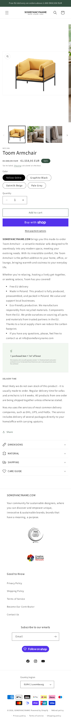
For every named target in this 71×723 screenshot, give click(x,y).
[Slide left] (4, 135)
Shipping (17, 165)
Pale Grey (36, 185)
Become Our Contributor (20, 606)
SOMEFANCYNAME (22, 710)
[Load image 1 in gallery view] (16, 134)
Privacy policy (19, 715)
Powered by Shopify (39, 710)
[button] (7, 12)
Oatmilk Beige (14, 185)
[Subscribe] (55, 637)
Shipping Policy (15, 591)
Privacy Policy (14, 583)
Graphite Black (39, 177)
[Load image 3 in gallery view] (53, 134)
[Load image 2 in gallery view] (35, 134)
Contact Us (13, 614)
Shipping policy (54, 715)
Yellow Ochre (14, 177)
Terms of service (36, 715)
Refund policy (58, 710)
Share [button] (10, 431)
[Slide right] (67, 135)
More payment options (35, 230)
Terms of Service (16, 598)
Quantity (7, 193)
